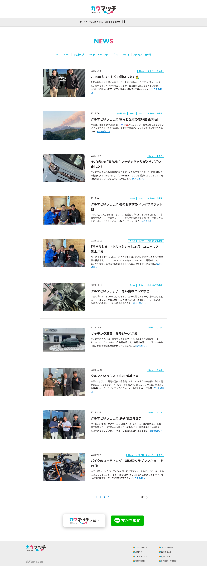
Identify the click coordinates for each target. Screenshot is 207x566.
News (67, 55)
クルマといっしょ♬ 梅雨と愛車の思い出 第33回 (124, 119)
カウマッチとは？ (168, 547)
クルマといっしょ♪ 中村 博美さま (115, 375)
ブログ (115, 55)
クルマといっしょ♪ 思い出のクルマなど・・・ (125, 291)
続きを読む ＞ (103, 131)
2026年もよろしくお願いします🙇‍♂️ (115, 76)
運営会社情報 (140, 561)
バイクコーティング (98, 55)
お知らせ (138, 552)
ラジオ (126, 55)
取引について (166, 552)
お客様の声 (79, 55)
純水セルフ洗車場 (142, 55)
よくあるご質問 (141, 556)
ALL (58, 55)
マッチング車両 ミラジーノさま (114, 333)
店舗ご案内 (165, 556)
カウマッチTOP (141, 547)
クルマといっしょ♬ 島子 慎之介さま (116, 418)
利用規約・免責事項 (168, 561)
